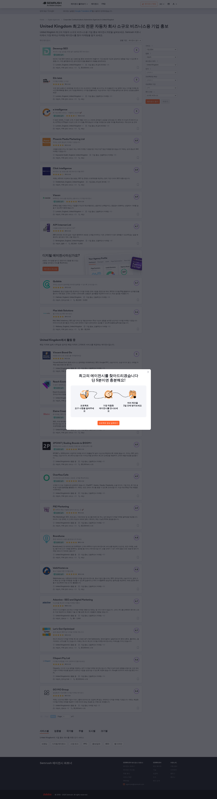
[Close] (148, 372)
